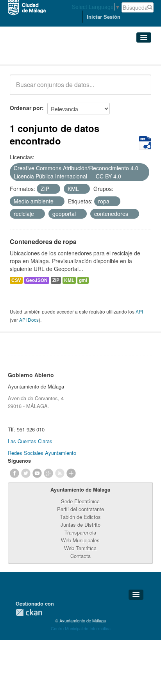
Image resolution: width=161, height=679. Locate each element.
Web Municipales (80, 540)
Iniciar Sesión (103, 16)
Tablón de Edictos (80, 516)
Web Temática (80, 548)
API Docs (29, 319)
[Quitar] (125, 176)
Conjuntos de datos (44, 55)
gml (83, 280)
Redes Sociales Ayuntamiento (42, 452)
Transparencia (80, 532)
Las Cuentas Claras (30, 441)
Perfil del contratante (80, 509)
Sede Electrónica (80, 501)
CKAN (29, 612)
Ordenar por (26, 108)
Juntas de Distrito (80, 524)
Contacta (80, 556)
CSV (16, 280)
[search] (139, 89)
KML (69, 280)
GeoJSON (37, 280)
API (139, 311)
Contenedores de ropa (43, 241)
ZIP (55, 280)
